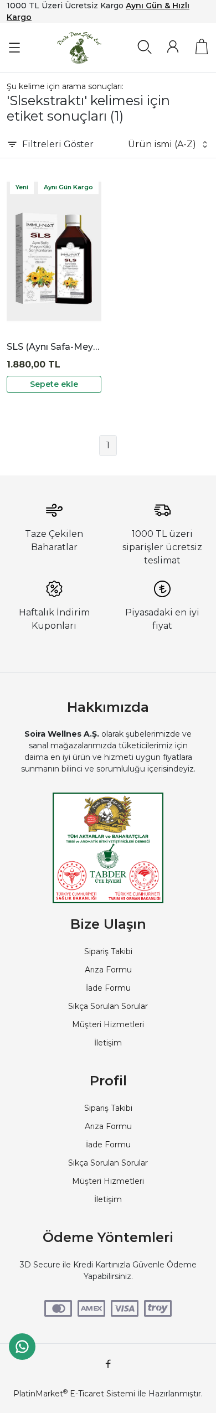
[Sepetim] (201, 46)
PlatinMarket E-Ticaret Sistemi (74, 1394)
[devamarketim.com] (79, 48)
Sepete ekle (54, 384)
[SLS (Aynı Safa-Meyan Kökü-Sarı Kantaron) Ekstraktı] (54, 251)
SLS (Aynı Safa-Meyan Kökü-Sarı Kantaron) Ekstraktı (54, 346)
